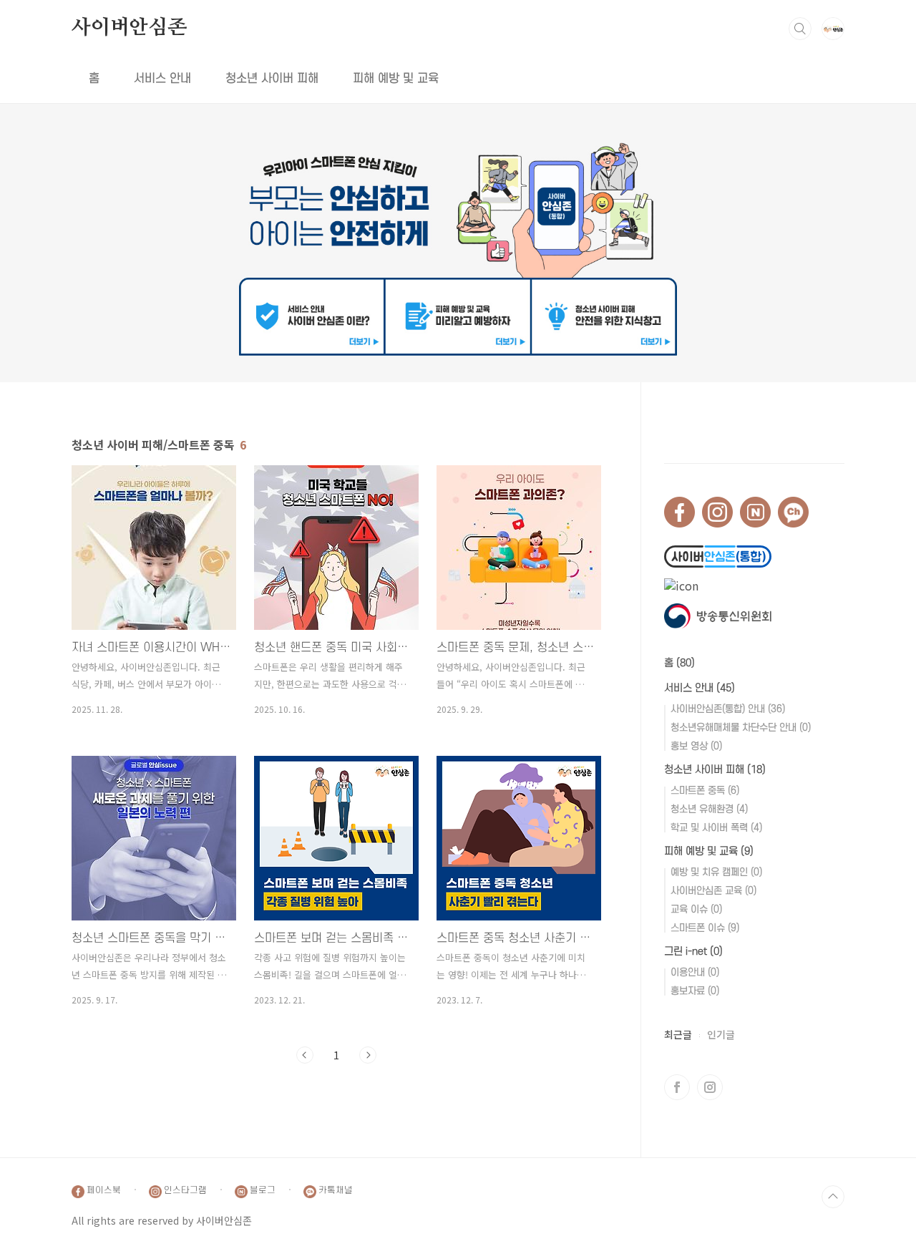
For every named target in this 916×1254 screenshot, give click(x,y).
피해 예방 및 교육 (396, 78)
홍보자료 (695, 991)
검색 (800, 28)
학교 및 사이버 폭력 (716, 827)
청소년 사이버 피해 (271, 78)
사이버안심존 (129, 28)
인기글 (721, 1034)
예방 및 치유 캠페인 (716, 872)
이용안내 (695, 972)
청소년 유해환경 (709, 809)
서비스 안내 (162, 78)
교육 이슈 (696, 909)
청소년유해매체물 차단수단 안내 (741, 727)
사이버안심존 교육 (713, 890)
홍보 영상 (696, 746)
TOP (833, 1196)
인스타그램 (710, 1087)
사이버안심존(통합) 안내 (728, 709)
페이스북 (677, 1087)
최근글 (678, 1034)
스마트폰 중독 (705, 790)
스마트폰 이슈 (705, 928)
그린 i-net (693, 952)
